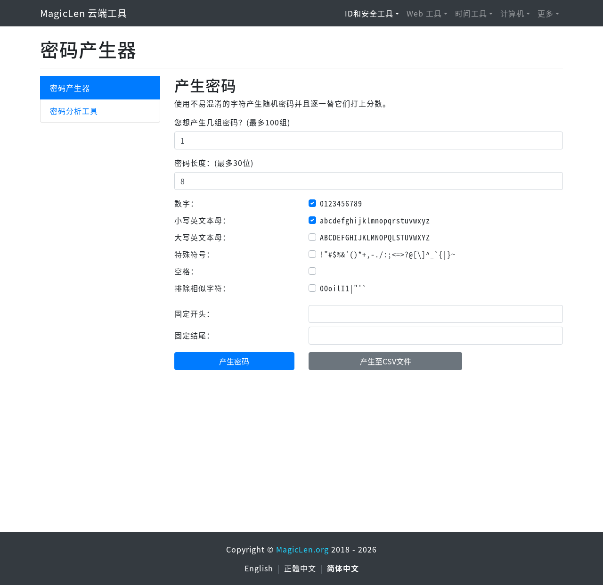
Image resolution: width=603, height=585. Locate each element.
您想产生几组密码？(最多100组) (232, 122)
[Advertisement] (301, 459)
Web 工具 (424, 13)
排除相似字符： (202, 288)
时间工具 (471, 13)
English (260, 568)
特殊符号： (194, 254)
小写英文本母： (202, 220)
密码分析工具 (74, 110)
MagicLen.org (302, 549)
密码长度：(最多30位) (213, 162)
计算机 (512, 13)
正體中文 (301, 568)
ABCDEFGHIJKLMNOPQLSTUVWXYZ (375, 237)
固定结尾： (194, 335)
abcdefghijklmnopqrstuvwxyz (375, 220)
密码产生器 (70, 87)
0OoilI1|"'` (343, 288)
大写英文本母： (202, 237)
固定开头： (194, 313)
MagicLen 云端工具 (83, 13)
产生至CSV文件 (385, 361)
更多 (546, 13)
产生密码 (234, 361)
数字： (186, 203)
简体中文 (343, 568)
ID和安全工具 (369, 13)
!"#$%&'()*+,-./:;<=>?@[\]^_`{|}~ (388, 254)
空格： (186, 271)
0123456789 (341, 203)
